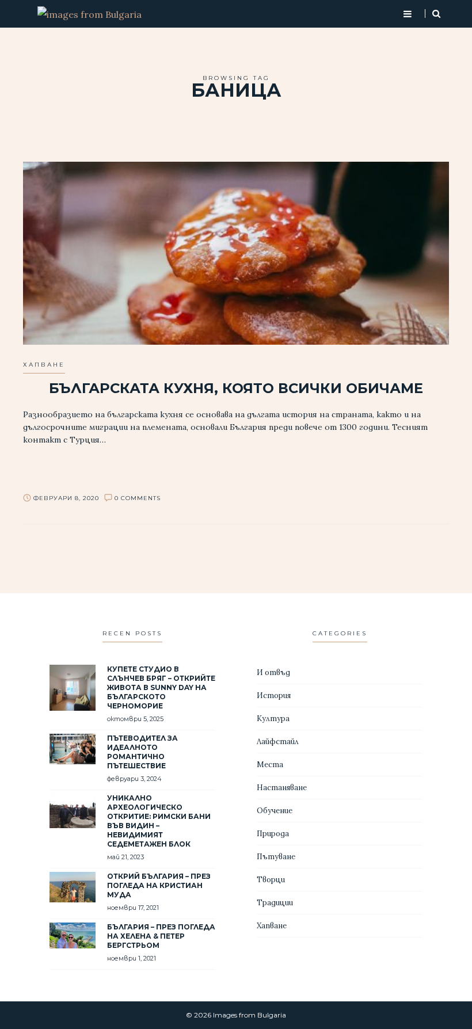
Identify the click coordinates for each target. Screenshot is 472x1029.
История (274, 695)
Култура (273, 718)
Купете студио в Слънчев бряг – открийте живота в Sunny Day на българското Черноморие (161, 687)
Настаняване (282, 787)
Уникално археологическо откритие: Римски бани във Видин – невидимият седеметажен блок (159, 821)
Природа (273, 834)
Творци (271, 880)
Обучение (274, 810)
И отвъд (273, 672)
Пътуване (276, 857)
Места (270, 764)
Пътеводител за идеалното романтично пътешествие (142, 752)
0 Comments (138, 498)
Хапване (44, 364)
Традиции (275, 903)
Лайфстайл (278, 741)
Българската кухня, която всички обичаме (236, 388)
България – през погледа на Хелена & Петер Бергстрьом (161, 936)
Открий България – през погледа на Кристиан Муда (159, 885)
